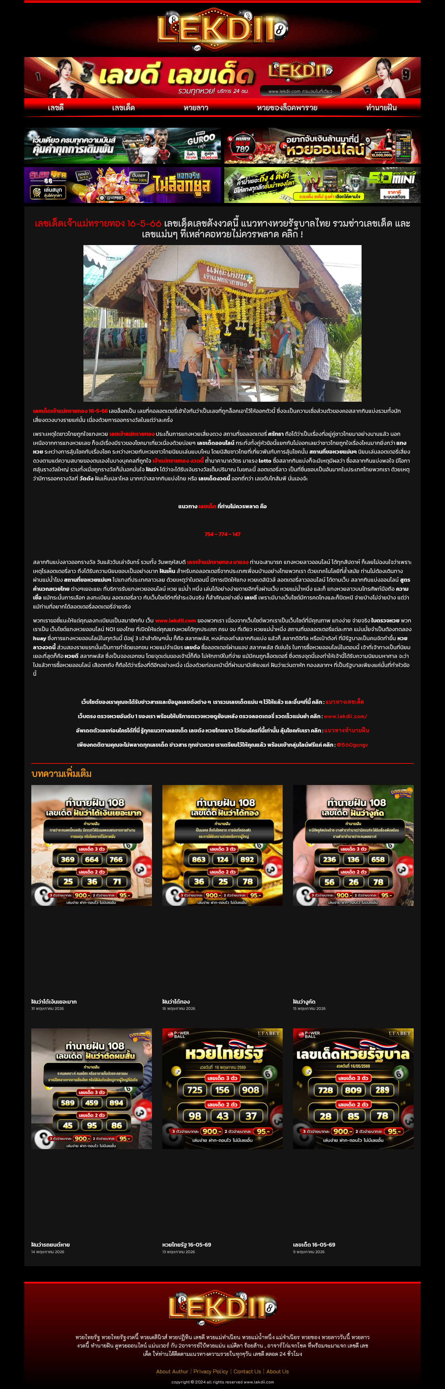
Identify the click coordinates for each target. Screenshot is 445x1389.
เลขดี (56, 107)
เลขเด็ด (123, 107)
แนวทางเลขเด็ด (344, 701)
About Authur (172, 1371)
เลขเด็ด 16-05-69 (314, 1244)
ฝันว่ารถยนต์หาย (50, 1244)
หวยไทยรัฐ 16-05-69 (186, 1244)
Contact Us (247, 1371)
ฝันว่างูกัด (304, 1001)
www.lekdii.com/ (345, 716)
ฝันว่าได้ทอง (176, 1001)
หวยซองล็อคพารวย (287, 107)
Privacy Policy (211, 1371)
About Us (277, 1371)
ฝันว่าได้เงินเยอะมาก (54, 1001)
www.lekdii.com (259, 1381)
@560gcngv (352, 744)
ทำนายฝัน (381, 107)
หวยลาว (196, 107)
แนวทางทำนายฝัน (346, 730)
